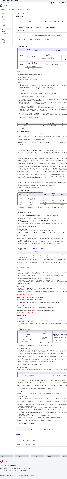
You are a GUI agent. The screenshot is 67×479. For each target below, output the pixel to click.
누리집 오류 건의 (22, 475)
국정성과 (3, 25)
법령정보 (3, 39)
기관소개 (28, 9)
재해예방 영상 (4, 43)
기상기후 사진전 (5, 42)
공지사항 (3, 16)
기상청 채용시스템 (5, 33)
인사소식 (3, 22)
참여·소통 (11, 9)
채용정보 (3, 31)
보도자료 (3, 19)
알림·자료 (20, 9)
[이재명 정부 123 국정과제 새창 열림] (57, 3)
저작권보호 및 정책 (10, 475)
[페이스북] (17, 434)
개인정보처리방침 (3, 475)
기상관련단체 (49, 456)
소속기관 (2, 456)
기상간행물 (4, 40)
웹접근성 (16, 475)
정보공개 (3, 9)
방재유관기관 (18, 456)
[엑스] (19, 434)
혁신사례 (3, 24)
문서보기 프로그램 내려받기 (30, 475)
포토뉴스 (3, 17)
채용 (23, 13)
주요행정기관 (34, 456)
